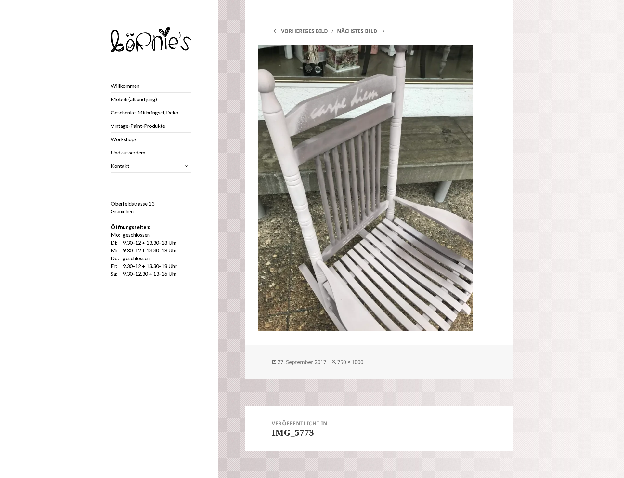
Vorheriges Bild (304, 30)
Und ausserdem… (130, 152)
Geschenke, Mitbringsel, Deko (144, 112)
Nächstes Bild (357, 30)
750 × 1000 (350, 361)
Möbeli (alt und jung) (134, 99)
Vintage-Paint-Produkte (138, 126)
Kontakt (120, 166)
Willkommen (125, 86)
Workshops (124, 139)
